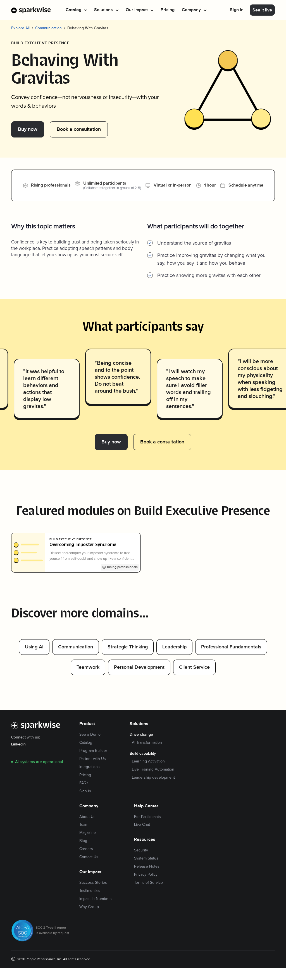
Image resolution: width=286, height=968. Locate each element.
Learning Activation (148, 761)
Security (141, 850)
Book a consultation (79, 129)
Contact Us (88, 857)
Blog (83, 841)
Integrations (89, 767)
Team (83, 824)
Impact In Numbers (95, 899)
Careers (86, 849)
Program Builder (93, 751)
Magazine (87, 833)
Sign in (237, 10)
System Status (146, 858)
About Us (87, 817)
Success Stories (93, 882)
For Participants (147, 817)
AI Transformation (147, 742)
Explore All (20, 28)
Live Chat (142, 824)
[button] (76, 10)
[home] (31, 10)
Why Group (89, 907)
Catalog (85, 742)
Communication (48, 28)
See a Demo (90, 734)
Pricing (168, 10)
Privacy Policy (146, 874)
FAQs (84, 783)
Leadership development (153, 777)
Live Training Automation (153, 769)
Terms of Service (148, 882)
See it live (262, 10)
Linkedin (18, 744)
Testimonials (89, 891)
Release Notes (146, 866)
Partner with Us (92, 759)
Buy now (27, 129)
